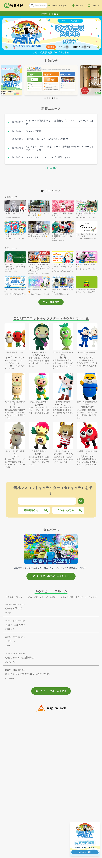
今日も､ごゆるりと (15, 624)
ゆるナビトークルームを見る (51, 691)
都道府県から (31, 510)
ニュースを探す (51, 302)
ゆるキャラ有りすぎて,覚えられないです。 (28, 674)
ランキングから (66, 510)
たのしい (10, 641)
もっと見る (51, 168)
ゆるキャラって (13, 608)
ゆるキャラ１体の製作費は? (20, 657)
